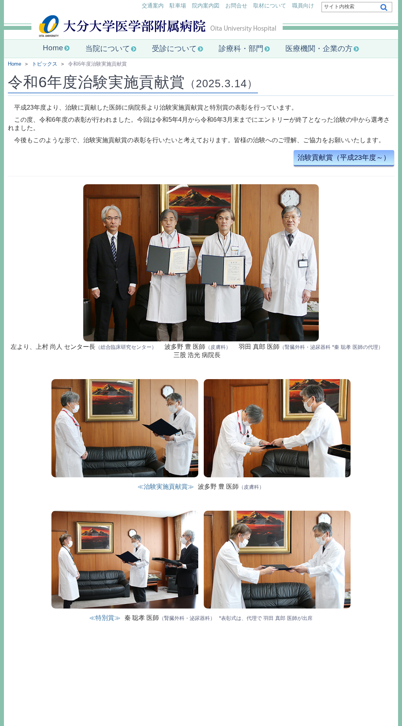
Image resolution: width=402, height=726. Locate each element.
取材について (269, 5)
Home (53, 48)
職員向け (303, 5)
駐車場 (178, 5)
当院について (107, 48)
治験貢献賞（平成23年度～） (344, 157)
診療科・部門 (241, 48)
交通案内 (153, 5)
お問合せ (236, 5)
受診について (174, 48)
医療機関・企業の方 (319, 48)
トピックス (44, 64)
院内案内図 (205, 5)
